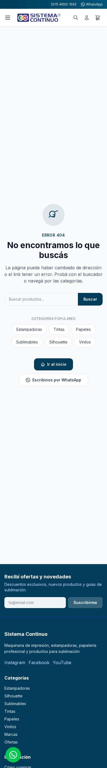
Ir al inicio (56, 364)
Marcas (11, 734)
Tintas (59, 329)
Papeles (83, 329)
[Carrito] (98, 18)
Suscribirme (85, 602)
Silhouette (58, 342)
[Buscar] (76, 18)
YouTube (62, 662)
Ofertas (11, 742)
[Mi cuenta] (87, 18)
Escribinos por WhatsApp (56, 380)
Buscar (90, 299)
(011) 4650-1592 (64, 4)
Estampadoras (29, 329)
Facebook (39, 662)
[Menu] (8, 18)
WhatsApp (94, 4)
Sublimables (27, 342)
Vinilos (85, 342)
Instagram (14, 662)
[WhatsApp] (13, 755)
